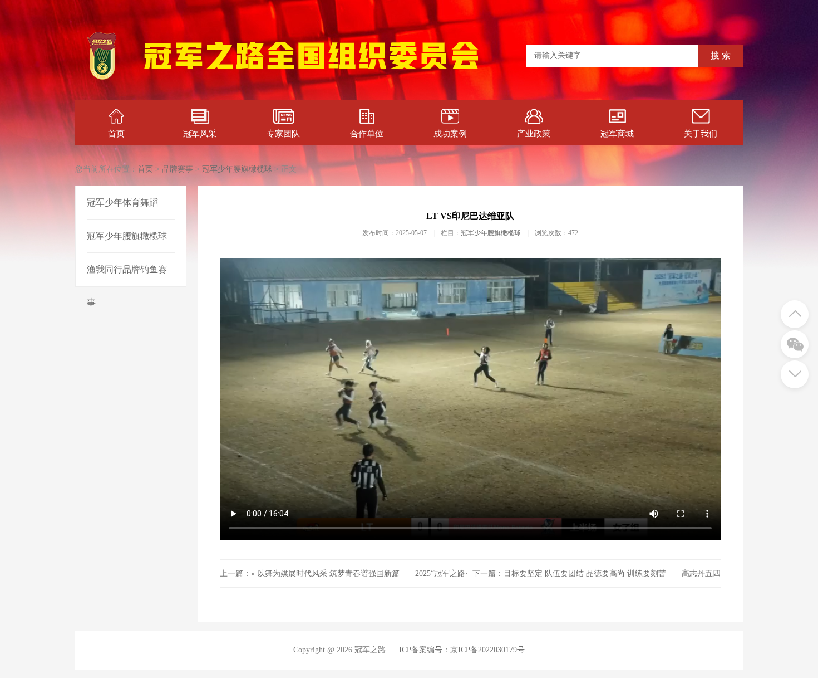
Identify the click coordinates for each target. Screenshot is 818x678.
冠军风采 (199, 133)
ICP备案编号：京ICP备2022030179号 (462, 650)
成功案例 (450, 133)
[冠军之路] (311, 80)
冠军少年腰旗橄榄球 (237, 169)
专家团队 (283, 133)
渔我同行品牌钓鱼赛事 (127, 286)
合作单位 (366, 133)
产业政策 (533, 133)
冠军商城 (617, 133)
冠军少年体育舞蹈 (122, 202)
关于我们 (700, 133)
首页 (116, 133)
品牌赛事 (177, 169)
